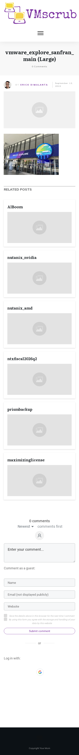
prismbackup (19, 409)
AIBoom (15, 206)
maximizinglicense (26, 459)
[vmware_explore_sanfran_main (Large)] (39, 109)
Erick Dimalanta (34, 85)
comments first (49, 526)
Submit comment (39, 631)
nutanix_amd (20, 308)
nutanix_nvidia (22, 257)
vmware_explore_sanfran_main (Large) (39, 55)
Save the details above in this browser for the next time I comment (41, 616)
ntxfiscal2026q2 (22, 358)
